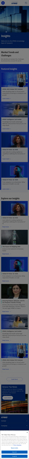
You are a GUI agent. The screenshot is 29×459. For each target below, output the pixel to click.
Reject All (14, 452)
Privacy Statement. (17, 445)
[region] (14, 444)
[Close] (27, 432)
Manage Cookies (14, 447)
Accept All (14, 456)
